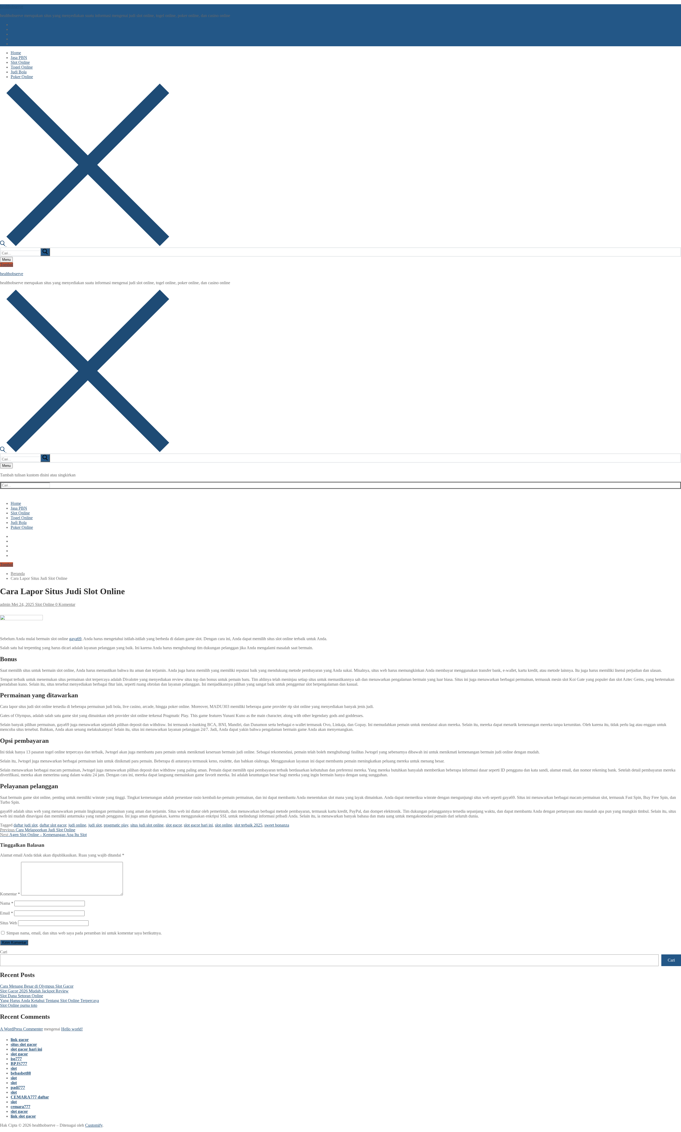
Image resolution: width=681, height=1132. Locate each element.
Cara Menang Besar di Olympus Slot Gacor (36, 986)
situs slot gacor (24, 1044)
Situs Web (8, 923)
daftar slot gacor (53, 825)
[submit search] (45, 252)
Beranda (18, 573)
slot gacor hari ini (198, 825)
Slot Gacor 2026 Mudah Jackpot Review (34, 991)
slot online (223, 825)
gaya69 (75, 638)
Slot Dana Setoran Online (21, 995)
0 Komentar (64, 604)
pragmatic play (116, 825)
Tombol (6, 264)
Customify (93, 1125)
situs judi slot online (147, 825)
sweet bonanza (276, 825)
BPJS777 (19, 1063)
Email (6, 913)
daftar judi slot (26, 825)
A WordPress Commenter (21, 1029)
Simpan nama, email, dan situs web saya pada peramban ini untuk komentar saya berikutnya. (84, 933)
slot (14, 1068)
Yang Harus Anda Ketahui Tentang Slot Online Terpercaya (49, 1000)
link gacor (20, 1039)
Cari (3, 952)
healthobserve (11, 6)
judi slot (95, 825)
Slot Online (44, 604)
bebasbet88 (21, 1073)
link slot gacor (23, 1116)
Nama (6, 903)
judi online (77, 825)
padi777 (18, 1087)
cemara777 (20, 1106)
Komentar (10, 894)
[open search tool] (84, 244)
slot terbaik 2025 (248, 825)
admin (5, 604)
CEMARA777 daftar (30, 1097)
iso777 (16, 1058)
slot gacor (174, 825)
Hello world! (72, 1029)
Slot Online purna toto (18, 1005)
